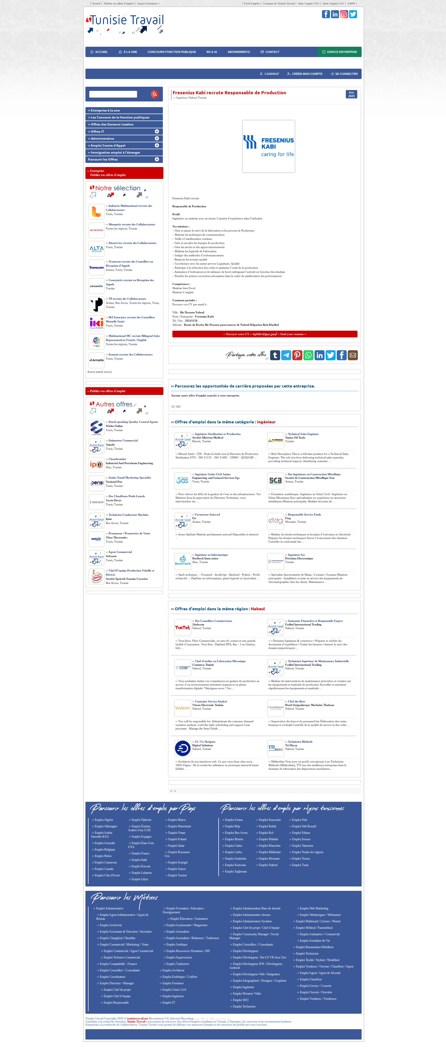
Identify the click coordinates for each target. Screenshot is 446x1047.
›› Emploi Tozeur (299, 858)
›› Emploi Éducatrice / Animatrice (187, 919)
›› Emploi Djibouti (139, 820)
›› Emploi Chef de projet (115, 990)
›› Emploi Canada (102, 869)
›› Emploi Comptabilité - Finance (116, 964)
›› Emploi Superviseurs (177, 957)
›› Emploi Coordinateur (110, 977)
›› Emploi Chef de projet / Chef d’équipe (254, 928)
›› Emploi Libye (138, 879)
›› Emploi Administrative (107, 908)
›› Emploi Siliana (299, 833)
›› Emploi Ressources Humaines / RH (186, 951)
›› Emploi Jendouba (233, 858)
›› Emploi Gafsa (231, 852)
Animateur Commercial (122, 440)
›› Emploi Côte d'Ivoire (105, 875)
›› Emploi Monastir (268, 858)
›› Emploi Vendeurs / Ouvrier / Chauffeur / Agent (322, 966)
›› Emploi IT (167, 1002)
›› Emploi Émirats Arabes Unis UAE (139, 828)
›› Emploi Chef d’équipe (115, 996)
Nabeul (193, 97)
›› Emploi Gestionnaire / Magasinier (185, 925)
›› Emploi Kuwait (139, 866)
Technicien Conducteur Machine (127, 514)
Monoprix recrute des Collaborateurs (130, 224)
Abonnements (239, 51)
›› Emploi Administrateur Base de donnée (255, 908)
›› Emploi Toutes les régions (306, 852)
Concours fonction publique (172, 51)
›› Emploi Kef (264, 833)
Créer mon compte (307, 73)
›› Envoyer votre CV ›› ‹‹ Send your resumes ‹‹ (265, 334)
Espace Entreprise (147, 3)
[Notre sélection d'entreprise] (118, 200)
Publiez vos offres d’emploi (119, 3)
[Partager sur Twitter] (330, 359)
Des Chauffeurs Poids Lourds (125, 496)
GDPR (351, 3)
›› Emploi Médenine (268, 852)
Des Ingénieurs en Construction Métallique (313, 474)
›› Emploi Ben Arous (234, 833)
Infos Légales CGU (308, 3)
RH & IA (211, 51)
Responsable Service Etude (303, 514)
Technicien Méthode (299, 741)
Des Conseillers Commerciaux (212, 620)
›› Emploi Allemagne (104, 826)
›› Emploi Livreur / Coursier (313, 986)
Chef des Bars (295, 701)
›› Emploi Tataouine (301, 845)
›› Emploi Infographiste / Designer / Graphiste (257, 980)
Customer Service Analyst (209, 701)
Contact (273, 51)
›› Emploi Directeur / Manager (115, 983)
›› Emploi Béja (230, 826)
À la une (130, 51)
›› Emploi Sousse (299, 839)
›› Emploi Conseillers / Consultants (118, 970)
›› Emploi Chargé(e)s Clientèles (116, 938)
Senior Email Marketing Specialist (128, 477)
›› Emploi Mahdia (267, 839)
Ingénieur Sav (295, 554)
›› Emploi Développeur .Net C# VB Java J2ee (257, 957)
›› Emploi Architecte (171, 970)
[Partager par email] (353, 359)
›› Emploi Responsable (114, 1002)
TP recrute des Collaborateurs (126, 298)
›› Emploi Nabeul (266, 865)
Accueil (96, 3)
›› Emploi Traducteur (176, 964)
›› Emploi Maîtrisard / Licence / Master (316, 921)
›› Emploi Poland (175, 839)
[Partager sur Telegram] (286, 359)
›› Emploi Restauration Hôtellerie (312, 947)
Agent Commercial (119, 551)
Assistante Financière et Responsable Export (314, 620)
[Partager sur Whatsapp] (308, 359)
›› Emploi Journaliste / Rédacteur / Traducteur (191, 938)
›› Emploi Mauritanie (178, 826)
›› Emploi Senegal (176, 862)
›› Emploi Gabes (231, 845)
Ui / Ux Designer (204, 741)
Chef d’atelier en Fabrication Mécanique (219, 661)
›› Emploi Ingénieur (171, 996)
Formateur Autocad (206, 514)
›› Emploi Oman (175, 833)
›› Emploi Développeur (243, 951)
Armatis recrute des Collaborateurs (129, 354)
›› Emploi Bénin (101, 856)
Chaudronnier (116, 459)
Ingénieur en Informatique (210, 554)
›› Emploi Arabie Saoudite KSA (101, 834)
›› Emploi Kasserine (268, 820)
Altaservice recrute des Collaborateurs (131, 242)
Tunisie (202, 97)
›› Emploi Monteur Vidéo (245, 993)
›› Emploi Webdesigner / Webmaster (318, 915)
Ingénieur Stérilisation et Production (216, 433)
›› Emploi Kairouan (233, 865)
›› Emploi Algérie (102, 820)
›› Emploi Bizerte (232, 839)
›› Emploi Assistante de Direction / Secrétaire (124, 931)
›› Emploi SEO (239, 1000)
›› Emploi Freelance (171, 983)
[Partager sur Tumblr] (275, 359)
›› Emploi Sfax (298, 820)
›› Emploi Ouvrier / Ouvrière (314, 992)
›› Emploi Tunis (299, 865)
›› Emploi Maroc (175, 820)
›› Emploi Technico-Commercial (120, 957)
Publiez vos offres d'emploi (107, 391)
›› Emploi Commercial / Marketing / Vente (122, 944)
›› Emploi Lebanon (140, 873)
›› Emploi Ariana (232, 820)
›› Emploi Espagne (140, 836)
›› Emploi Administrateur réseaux (250, 915)
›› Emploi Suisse (175, 869)
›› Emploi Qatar (175, 845)
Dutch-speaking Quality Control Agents (132, 421)
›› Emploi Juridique (175, 944)
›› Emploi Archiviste (109, 925)
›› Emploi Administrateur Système (250, 921)
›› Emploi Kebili (266, 826)
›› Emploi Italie (137, 860)
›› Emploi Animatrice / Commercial (318, 934)
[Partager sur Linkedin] (319, 359)
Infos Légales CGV (333, 3)
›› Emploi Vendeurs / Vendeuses (316, 999)
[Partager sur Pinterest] (297, 359)
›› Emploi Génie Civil (172, 990)
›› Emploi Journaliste (176, 931)
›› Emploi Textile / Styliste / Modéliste (315, 960)
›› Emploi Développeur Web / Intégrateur (254, 974)
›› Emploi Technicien (242, 1006)
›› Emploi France (138, 853)
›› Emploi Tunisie (176, 875)
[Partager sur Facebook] (342, 359)
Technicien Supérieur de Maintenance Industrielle (317, 661)
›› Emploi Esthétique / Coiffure (178, 977)
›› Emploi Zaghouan (234, 871)
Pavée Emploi (251, 3)
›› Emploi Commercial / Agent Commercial (126, 951)
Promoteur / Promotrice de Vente (128, 533)
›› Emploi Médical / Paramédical (312, 928)
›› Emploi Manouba (268, 845)
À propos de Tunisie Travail (278, 3)
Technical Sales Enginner (302, 433)
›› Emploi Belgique (103, 849)
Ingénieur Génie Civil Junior (211, 474)
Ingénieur (182, 97)
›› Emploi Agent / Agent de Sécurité (318, 973)
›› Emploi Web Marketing (312, 908)
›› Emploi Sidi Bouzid (302, 826)
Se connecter (346, 73)
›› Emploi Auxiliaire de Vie (313, 940)
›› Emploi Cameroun (104, 862)
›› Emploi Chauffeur (309, 979)
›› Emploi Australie (103, 843)
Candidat (272, 73)
